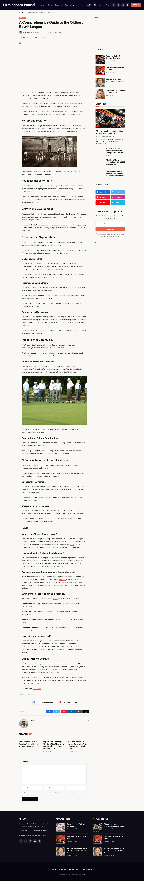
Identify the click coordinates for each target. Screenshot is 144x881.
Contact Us (87, 869)
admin (27, 32)
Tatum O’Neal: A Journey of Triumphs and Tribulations (115, 92)
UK (33, 694)
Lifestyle (97, 5)
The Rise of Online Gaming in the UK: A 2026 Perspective (115, 162)
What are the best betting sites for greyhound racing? (113, 57)
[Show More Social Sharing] (44, 37)
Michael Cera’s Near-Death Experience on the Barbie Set (115, 80)
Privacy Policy (108, 236)
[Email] (12, 117)
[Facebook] (12, 97)
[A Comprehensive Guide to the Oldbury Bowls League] (54, 65)
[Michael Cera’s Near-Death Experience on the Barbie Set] (100, 82)
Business (58, 5)
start (57, 558)
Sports (80, 5)
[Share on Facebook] (28, 37)
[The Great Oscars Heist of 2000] (100, 70)
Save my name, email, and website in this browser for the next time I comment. (48, 793)
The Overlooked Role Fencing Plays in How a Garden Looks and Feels (29, 744)
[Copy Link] (40, 37)
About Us (62, 869)
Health (88, 5)
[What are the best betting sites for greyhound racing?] (100, 59)
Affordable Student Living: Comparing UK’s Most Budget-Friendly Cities (77, 745)
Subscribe (136, 5)
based (24, 541)
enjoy (55, 598)
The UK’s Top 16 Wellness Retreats (76, 825)
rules (55, 644)
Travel (108, 5)
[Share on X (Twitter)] (32, 37)
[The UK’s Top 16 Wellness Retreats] (60, 827)
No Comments (47, 32)
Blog (21, 694)
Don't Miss (23, 17)
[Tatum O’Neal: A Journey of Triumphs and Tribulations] (100, 94)
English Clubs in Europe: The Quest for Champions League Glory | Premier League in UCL (54, 745)
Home (42, 5)
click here (37, 688)
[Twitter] (12, 102)
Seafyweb (82, 874)
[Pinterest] (12, 112)
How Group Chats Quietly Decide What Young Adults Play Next (115, 150)
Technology (70, 5)
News (50, 5)
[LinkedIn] (12, 107)
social (72, 544)
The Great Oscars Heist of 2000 (115, 68)
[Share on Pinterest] (36, 37)
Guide (28, 694)
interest (62, 579)
